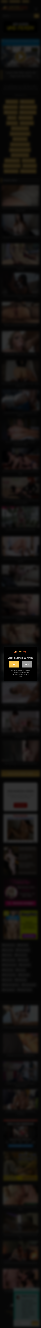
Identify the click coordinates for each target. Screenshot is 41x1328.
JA (14, 664)
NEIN (27, 664)
